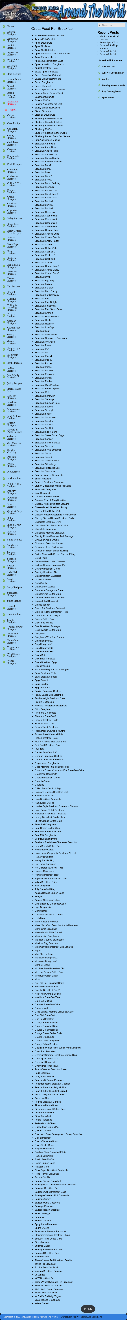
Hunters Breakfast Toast (47, 874)
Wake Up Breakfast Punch (48, 1285)
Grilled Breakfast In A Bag (48, 788)
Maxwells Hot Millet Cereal (48, 932)
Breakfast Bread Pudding (47, 183)
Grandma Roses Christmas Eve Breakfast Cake (59, 770)
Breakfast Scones (44, 406)
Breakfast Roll (42, 392)
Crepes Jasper (42, 604)
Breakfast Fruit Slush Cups (48, 309)
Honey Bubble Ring (44, 860)
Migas (38, 950)
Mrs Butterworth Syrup (46, 975)
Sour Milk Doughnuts (45, 835)
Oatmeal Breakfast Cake (47, 1004)
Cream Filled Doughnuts (47, 601)
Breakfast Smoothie (45, 471)
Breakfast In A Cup (44, 327)
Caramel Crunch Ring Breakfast (51, 500)
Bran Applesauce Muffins (47, 140)
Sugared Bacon (42, 1245)
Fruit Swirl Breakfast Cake (48, 745)
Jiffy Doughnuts (42, 885)
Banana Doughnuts (44, 96)
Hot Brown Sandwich (45, 864)
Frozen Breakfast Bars (46, 738)
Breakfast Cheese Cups (47, 233)
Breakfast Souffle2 (44, 428)
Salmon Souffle (42, 1177)
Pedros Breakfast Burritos (48, 1101)
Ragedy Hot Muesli (44, 1148)
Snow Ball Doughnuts (45, 824)
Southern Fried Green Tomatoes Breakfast (56, 842)
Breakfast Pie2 (42, 352)
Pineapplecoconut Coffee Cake (50, 1109)
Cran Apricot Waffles (45, 586)
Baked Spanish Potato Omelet (50, 89)
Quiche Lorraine (43, 1130)
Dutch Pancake (42, 666)
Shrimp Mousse (43, 1220)
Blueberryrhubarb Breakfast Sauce (52, 136)
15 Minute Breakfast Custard (49, 35)
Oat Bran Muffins (43, 1001)
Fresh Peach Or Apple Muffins (50, 730)
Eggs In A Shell (42, 687)
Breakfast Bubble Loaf (46, 190)
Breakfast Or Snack (45, 341)
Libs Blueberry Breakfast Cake (50, 903)
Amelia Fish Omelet (45, 39)
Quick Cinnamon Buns (46, 1141)
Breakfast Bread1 (43, 176)
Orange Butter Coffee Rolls (48, 1033)
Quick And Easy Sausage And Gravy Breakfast (59, 1134)
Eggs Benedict (42, 680)
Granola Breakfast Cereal (47, 777)
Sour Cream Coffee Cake (47, 828)
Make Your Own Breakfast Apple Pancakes (57, 925)
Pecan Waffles (42, 1098)
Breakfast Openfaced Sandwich (51, 338)
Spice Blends (108, 98)
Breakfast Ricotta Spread (47, 388)
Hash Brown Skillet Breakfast (49, 810)
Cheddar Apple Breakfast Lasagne (52, 503)
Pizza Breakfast (43, 1116)
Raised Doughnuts (44, 1156)
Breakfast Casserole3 (46, 219)
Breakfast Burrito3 (44, 208)
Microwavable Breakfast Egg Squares (54, 946)
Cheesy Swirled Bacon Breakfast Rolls (54, 518)
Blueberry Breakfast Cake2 (48, 122)
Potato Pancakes (43, 1119)
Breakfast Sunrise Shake (47, 442)
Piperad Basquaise (44, 1112)
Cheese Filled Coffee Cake (48, 511)
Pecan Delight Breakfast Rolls (50, 1094)
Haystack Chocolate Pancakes (50, 813)
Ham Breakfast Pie (44, 795)
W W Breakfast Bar (44, 1278)
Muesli (38, 979)
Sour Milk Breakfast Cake (48, 831)
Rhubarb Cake (42, 1166)
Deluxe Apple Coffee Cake (48, 630)
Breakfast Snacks (44, 421)
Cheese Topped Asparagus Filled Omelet (55, 514)
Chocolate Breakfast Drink (48, 522)
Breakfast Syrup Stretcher (48, 449)
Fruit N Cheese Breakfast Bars (50, 741)
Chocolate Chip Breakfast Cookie (51, 525)
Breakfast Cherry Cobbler (48, 237)
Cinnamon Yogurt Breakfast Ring (51, 550)
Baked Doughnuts (44, 82)
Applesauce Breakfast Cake (49, 60)
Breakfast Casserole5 (46, 226)
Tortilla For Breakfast (45, 1264)
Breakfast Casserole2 (46, 215)
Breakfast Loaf (42, 331)
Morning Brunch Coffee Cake (49, 972)
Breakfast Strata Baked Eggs (49, 435)
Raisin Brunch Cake (45, 1163)
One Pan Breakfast (44, 1019)
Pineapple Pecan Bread (46, 1105)
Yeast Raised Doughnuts (47, 1300)
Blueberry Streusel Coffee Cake (51, 132)
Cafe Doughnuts (43, 493)
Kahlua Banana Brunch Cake (49, 893)
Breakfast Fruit (42, 298)
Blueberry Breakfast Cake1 (48, 118)
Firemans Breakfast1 (45, 712)
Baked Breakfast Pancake (48, 78)
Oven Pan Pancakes (45, 1051)
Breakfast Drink (42, 276)
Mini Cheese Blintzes (45, 954)
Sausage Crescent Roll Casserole (52, 1195)
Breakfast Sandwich (45, 395)
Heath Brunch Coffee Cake (48, 846)
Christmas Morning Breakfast (49, 532)
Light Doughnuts (43, 907)
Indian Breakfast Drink (46, 882)
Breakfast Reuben (44, 381)
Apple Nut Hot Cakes (45, 50)
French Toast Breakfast (46, 727)
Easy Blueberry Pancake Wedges (52, 669)
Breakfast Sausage (44, 399)
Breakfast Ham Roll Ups (47, 316)
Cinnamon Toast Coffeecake (49, 547)
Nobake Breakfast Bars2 (47, 990)
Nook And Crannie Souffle (48, 993)
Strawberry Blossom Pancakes (50, 1231)
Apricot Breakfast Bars (46, 68)
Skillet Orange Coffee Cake (48, 821)
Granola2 (39, 784)
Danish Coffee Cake (45, 619)
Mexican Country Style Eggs (49, 939)
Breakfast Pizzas (43, 363)
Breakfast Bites (42, 172)
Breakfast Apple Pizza (46, 154)
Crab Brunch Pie (43, 579)
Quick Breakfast (43, 1137)
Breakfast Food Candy (46, 291)
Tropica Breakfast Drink (47, 1267)
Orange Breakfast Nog (46, 1026)
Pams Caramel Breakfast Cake (50, 1069)
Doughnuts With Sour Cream (49, 637)
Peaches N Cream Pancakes (49, 1080)
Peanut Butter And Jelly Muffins (50, 1087)
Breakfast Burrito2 (44, 204)
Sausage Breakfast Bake (47, 1188)
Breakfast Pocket (43, 367)
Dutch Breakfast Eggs (46, 662)
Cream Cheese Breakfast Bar (50, 597)
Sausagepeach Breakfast (47, 1209)
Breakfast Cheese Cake (47, 230)
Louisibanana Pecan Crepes (49, 914)
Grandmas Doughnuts (46, 774)
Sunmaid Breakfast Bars (47, 1253)
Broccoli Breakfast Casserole (49, 482)
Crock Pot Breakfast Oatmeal (50, 608)
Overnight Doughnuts (45, 1062)
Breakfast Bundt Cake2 (46, 197)
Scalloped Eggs (42, 1213)
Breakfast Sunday (44, 439)
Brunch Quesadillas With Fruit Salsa (53, 485)
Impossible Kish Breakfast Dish (50, 878)
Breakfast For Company (47, 295)
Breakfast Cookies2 (45, 255)
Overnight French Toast (46, 1065)
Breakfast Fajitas (43, 284)
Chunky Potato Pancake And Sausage (54, 536)
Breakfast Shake (43, 413)
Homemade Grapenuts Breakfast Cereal (55, 853)
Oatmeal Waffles (43, 1008)
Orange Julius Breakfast (47, 1044)
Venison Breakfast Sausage (49, 1271)
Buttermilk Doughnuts (46, 489)
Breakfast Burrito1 (44, 201)
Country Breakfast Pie (46, 572)
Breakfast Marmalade (46, 334)
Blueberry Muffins (44, 129)
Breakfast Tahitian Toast (47, 460)
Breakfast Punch (43, 377)
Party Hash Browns (45, 1076)
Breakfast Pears (43, 345)
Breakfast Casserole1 (46, 212)
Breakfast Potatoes (44, 374)
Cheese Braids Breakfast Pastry (51, 507)
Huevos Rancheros (44, 871)
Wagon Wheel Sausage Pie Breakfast (53, 1282)
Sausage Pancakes (45, 1206)
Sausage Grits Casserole (47, 1202)
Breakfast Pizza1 (43, 356)
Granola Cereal (42, 781)
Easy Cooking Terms (111, 92)
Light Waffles (41, 910)
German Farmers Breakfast (49, 759)
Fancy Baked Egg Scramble (49, 694)
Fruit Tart (39, 748)
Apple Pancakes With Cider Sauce (52, 53)
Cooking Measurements (113, 85)
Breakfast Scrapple (44, 410)
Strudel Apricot (42, 1242)
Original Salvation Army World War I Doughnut (58, 1047)
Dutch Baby (41, 655)
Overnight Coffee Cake (46, 1058)
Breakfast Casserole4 (46, 223)
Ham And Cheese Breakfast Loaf (51, 792)
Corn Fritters (41, 558)
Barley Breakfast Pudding (47, 107)
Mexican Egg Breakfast (46, 943)
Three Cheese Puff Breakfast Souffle (53, 1260)
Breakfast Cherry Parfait (47, 240)
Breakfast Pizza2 (43, 359)
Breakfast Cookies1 (45, 251)
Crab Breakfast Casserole (48, 575)
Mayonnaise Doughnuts (47, 936)
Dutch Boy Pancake (45, 658)
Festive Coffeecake (44, 702)
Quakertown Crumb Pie (47, 1127)
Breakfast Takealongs (46, 464)
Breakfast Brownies (45, 187)
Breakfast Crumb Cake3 (47, 273)
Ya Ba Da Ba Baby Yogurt (48, 1296)
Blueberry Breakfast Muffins (49, 125)
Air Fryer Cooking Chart (113, 73)
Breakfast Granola (44, 312)
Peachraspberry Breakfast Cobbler (52, 1083)
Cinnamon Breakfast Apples (49, 543)
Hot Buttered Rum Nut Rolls (49, 867)
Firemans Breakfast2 (45, 716)
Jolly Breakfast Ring (45, 889)
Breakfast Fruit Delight (46, 302)
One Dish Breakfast (45, 1015)
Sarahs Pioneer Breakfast (48, 1181)
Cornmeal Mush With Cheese (50, 561)
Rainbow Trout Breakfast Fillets (50, 1152)
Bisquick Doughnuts (45, 114)
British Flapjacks (43, 478)
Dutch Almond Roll (44, 651)
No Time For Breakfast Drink (49, 983)
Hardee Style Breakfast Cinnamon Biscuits (56, 806)
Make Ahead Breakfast (46, 921)
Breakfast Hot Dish (44, 323)
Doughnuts (40, 633)
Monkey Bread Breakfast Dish (50, 968)
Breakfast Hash (42, 320)
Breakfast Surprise (44, 446)
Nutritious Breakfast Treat (47, 997)
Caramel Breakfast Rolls (47, 496)
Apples (105, 79)
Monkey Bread (42, 965)
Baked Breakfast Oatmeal (48, 75)
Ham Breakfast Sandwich (48, 799)
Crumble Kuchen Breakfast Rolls (51, 611)
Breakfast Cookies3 (45, 259)
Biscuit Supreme (43, 111)
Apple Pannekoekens (45, 57)
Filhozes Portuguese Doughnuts (51, 705)
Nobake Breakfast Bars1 (47, 986)
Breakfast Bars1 (43, 165)
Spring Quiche (42, 1228)
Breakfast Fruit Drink (45, 305)
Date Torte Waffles (44, 622)
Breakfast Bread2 (43, 179)
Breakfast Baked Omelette (48, 161)
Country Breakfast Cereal (47, 568)
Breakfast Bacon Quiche (47, 158)
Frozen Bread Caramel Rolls (49, 734)
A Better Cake (108, 67)
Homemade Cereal (44, 849)
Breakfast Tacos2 (43, 457)
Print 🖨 (88, 1309)
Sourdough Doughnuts (46, 838)
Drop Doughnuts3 (44, 648)
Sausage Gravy (43, 1199)
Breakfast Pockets (44, 370)
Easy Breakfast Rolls (45, 673)
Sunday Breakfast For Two (48, 1249)
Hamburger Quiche (44, 802)
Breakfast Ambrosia (45, 143)
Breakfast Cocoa (43, 244)
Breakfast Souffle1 (44, 424)
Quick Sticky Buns (44, 1145)
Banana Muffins (42, 100)
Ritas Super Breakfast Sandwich (51, 1170)
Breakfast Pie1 (42, 349)
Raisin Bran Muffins (45, 1159)
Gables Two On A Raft (46, 752)
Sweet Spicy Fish (109, 42)
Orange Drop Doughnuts (47, 1040)
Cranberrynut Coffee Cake (48, 594)
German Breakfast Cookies (48, 756)
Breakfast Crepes (44, 262)
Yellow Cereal (41, 1303)
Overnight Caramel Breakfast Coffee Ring (56, 1055)
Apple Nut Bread (43, 46)
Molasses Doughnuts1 (46, 957)
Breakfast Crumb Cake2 (47, 269)
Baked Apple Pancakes (46, 71)
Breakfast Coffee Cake (46, 248)
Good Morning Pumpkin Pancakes (52, 766)
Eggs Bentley (41, 684)
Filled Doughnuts (43, 709)
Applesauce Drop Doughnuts (49, 64)
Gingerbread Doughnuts (47, 763)
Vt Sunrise (40, 1274)
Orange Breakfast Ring (46, 1029)
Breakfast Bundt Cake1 (46, 194)
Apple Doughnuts (43, 42)
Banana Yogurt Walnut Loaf (48, 104)
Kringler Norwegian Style (47, 900)
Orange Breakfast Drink (47, 1022)
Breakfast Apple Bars (45, 147)
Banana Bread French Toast (49, 93)
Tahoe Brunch (42, 1256)
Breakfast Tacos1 (43, 453)
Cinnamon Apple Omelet (47, 539)
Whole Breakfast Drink (46, 1292)
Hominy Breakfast (44, 857)
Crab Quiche (41, 583)
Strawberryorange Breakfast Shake (52, 1235)
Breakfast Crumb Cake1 (47, 266)
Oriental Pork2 (108, 51)
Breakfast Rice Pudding (47, 385)
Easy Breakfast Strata (46, 676)
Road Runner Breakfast (47, 1173)
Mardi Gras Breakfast (46, 929)
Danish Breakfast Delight (47, 615)
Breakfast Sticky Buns (46, 431)
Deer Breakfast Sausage (47, 626)
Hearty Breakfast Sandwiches (50, 817)
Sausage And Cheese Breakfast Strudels (55, 1184)
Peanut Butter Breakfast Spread (51, 1091)
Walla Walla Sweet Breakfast (49, 1289)
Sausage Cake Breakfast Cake (50, 1192)
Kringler (38, 896)
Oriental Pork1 (108, 54)
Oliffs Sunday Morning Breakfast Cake (54, 1011)
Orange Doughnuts (44, 1037)
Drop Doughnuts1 (44, 640)
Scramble (39, 1217)
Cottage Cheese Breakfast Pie (50, 565)
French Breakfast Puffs (46, 720)
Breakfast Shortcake (45, 417)
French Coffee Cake (45, 723)
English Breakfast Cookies (48, 691)
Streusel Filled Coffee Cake (48, 1238)
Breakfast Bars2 (43, 168)
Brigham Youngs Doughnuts (49, 475)
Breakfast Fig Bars (44, 287)
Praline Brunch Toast (45, 1123)
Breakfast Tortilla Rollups (47, 467)
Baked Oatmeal (42, 86)
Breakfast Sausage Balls (47, 403)
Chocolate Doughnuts (46, 529)
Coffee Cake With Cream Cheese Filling (55, 554)
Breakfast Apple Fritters (46, 150)
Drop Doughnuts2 (44, 644)
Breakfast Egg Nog (44, 280)
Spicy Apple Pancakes (46, 1224)
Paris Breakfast (42, 1073)
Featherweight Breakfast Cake (50, 698)
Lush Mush (40, 918)
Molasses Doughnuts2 (46, 961)
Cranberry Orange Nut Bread (49, 590)
